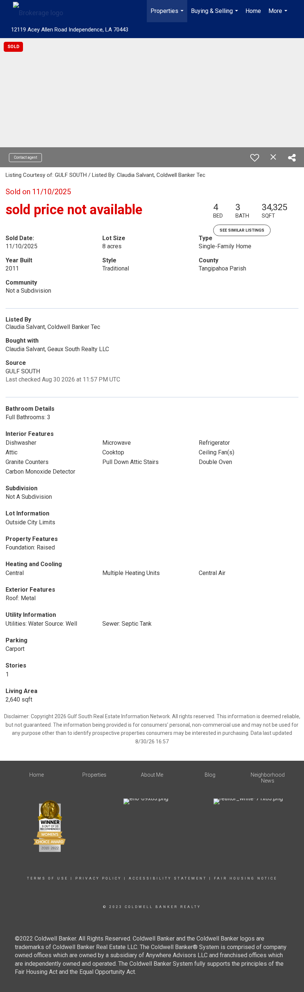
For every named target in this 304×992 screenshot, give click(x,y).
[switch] (254, 157)
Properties (168, 14)
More (278, 14)
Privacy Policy (98, 878)
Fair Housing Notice (245, 878)
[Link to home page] (41, 11)
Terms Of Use (47, 878)
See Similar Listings (241, 230)
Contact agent (25, 157)
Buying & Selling (215, 14)
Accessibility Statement (168, 878)
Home (253, 10)
